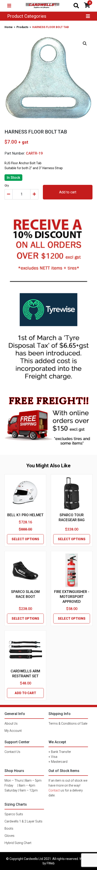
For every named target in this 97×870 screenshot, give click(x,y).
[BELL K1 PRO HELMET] (25, 493)
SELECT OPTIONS (25, 539)
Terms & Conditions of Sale (67, 723)
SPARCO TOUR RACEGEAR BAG (72, 517)
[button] (85, 43)
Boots (9, 828)
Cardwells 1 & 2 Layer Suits (23, 821)
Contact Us (12, 752)
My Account (13, 730)
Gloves (9, 835)
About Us (11, 723)
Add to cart (67, 192)
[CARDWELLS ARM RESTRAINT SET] (25, 649)
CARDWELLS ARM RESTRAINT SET (25, 673)
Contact (54, 790)
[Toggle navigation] (9, 5)
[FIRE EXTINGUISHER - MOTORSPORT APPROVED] (71, 570)
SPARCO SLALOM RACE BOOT (25, 594)
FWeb (51, 863)
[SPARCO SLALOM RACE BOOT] (25, 570)
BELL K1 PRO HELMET (25, 515)
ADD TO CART (25, 693)
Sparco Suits (14, 814)
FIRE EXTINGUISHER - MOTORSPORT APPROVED (71, 597)
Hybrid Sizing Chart (18, 843)
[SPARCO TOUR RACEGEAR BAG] (71, 494)
